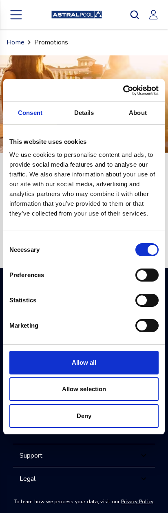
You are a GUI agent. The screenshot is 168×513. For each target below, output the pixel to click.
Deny (84, 415)
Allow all (84, 362)
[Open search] (134, 14)
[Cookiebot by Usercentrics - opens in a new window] (123, 90)
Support (31, 455)
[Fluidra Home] (76, 15)
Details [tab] (84, 112)
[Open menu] (16, 14)
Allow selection (84, 388)
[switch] (147, 275)
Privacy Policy (137, 501)
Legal (27, 478)
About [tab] (138, 112)
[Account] (153, 15)
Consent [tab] (30, 112)
